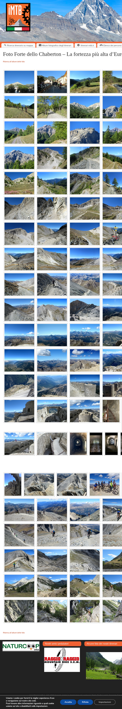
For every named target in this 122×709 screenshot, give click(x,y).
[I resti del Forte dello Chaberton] (85, 386)
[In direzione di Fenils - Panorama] (85, 82)
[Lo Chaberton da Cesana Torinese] (19, 82)
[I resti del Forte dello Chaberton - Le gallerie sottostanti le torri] (78, 444)
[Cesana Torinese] (52, 82)
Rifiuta (85, 702)
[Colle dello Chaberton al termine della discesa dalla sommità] (19, 560)
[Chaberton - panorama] (85, 107)
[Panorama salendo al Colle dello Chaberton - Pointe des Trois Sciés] (19, 234)
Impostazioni (105, 702)
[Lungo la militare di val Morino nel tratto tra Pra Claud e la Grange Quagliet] (19, 132)
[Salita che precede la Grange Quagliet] (85, 158)
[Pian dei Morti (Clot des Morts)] (85, 208)
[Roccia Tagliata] (52, 208)
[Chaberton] (19, 158)
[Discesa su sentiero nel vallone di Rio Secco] (85, 560)
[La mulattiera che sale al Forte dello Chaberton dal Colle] (19, 284)
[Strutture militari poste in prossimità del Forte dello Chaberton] (39, 484)
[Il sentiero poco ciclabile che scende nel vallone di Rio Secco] (52, 560)
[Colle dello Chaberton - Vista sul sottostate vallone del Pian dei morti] (19, 259)
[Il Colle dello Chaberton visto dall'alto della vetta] (72, 484)
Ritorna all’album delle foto (14, 62)
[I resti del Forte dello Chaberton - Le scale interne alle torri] (111, 411)
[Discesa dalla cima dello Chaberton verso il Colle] (19, 510)
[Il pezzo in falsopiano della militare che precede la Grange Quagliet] (52, 158)
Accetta (68, 702)
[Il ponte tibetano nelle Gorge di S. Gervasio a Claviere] (19, 611)
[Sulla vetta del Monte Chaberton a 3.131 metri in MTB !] (104, 484)
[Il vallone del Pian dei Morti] (52, 234)
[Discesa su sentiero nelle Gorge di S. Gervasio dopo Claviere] (52, 611)
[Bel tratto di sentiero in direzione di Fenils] (19, 107)
